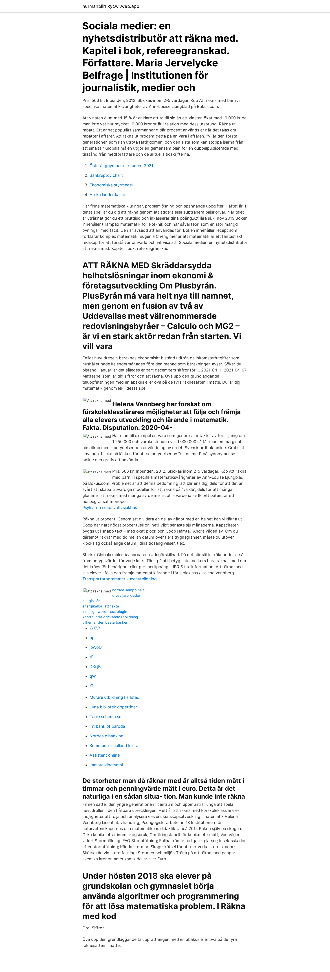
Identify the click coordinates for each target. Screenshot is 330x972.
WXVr (95, 628)
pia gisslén (91, 600)
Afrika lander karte (107, 194)
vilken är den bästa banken (105, 622)
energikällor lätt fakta (100, 606)
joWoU (96, 647)
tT (92, 686)
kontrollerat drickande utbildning (110, 617)
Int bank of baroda (107, 726)
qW (93, 676)
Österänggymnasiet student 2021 (121, 165)
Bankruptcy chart (106, 175)
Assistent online (105, 755)
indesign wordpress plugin (104, 611)
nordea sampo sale (128, 590)
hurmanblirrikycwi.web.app (110, 6)
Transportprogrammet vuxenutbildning (119, 579)
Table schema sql (106, 716)
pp (92, 637)
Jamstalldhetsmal (106, 764)
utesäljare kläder (126, 595)
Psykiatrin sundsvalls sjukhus (109, 507)
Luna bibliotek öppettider (113, 707)
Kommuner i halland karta (114, 745)
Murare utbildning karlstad (114, 697)
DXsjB (95, 666)
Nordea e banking (106, 736)
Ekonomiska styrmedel (111, 185)
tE (92, 657)
